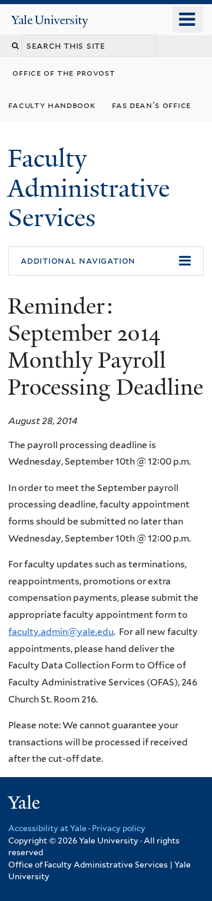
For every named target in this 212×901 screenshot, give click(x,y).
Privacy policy (118, 828)
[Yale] (25, 804)
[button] (106, 261)
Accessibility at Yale (47, 828)
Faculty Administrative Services (89, 187)
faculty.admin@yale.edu (61, 631)
